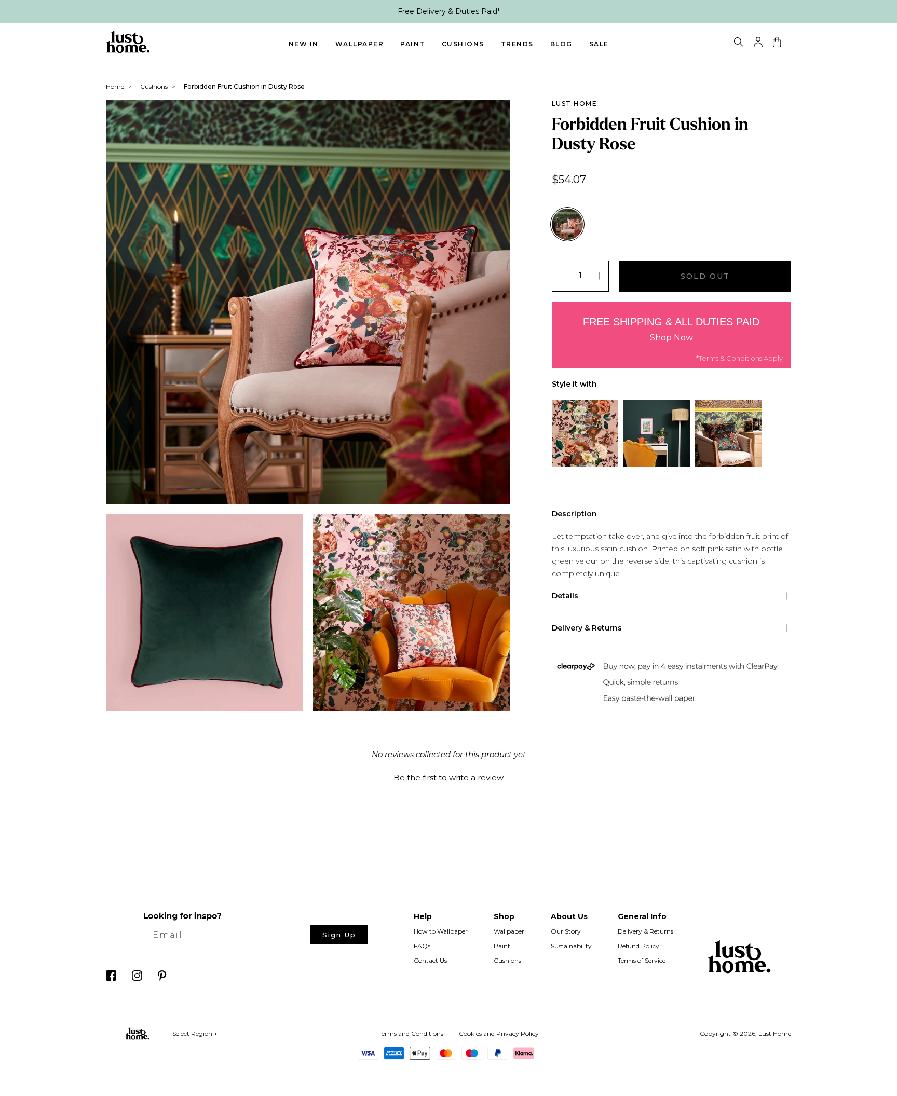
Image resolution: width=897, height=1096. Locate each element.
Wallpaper (359, 44)
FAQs (422, 946)
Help (423, 916)
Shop (504, 916)
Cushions (463, 44)
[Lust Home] (128, 51)
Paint (412, 44)
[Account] (758, 44)
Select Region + (195, 1033)
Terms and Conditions (410, 1033)
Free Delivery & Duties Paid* (449, 11)
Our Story (566, 931)
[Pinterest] (162, 978)
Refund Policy (638, 946)
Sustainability (571, 946)
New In (304, 44)
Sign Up (339, 934)
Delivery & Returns (645, 931)
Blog (561, 44)
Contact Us (430, 960)
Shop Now (671, 337)
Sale (599, 44)
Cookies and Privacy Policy (499, 1033)
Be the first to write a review (448, 778)
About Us (569, 916)
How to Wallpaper (441, 931)
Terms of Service (641, 960)
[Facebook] (111, 978)
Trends (517, 44)
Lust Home (574, 103)
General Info (642, 916)
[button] (448, 776)
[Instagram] (137, 978)
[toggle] (738, 43)
